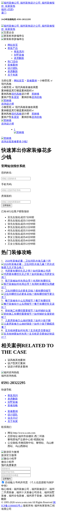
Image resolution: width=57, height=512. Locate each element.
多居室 (15, 97)
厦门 (3, 12)
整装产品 (13, 48)
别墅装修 (19, 55)
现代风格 (16, 93)
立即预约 (7, 479)
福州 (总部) (7, 9)
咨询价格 (37, 97)
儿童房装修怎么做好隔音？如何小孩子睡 (28, 320)
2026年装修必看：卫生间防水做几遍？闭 (28, 260)
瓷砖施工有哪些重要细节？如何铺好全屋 (28, 310)
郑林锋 (35, 93)
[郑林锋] (6, 100)
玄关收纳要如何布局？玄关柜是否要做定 (28, 330)
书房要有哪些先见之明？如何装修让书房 (28, 270)
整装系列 (19, 51)
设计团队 (13, 68)
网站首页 (13, 45)
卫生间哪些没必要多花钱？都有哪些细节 (28, 290)
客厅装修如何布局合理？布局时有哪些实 (28, 280)
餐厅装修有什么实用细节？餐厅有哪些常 (28, 300)
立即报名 (7, 205)
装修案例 (13, 64)
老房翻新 (19, 58)
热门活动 (13, 61)
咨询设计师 (7, 103)
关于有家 (13, 74)
